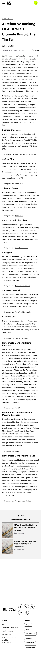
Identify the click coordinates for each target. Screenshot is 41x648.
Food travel (7, 18)
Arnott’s (17, 408)
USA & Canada (30, 634)
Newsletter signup (7, 631)
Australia (21, 56)
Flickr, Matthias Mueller (23, 312)
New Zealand (30, 643)
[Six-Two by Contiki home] (9, 3)
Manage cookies (7, 634)
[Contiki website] (12, 609)
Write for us (5, 624)
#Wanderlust (19, 530)
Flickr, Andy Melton (21, 338)
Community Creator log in (10, 628)
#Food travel (19, 547)
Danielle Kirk (9, 46)
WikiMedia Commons (22, 286)
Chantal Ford (20, 533)
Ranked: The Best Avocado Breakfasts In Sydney (25, 542)
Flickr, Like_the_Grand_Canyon (26, 154)
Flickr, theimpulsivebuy (23, 501)
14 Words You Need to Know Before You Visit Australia (25, 526)
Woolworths (19, 184)
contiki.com (6, 643)
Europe (28, 625)
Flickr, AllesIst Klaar (21, 248)
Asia (27, 629)
